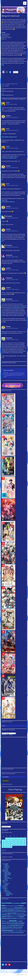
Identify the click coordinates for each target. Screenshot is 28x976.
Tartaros (6, 879)
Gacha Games (5, 869)
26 (21, 844)
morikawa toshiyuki (21, 915)
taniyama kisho (11, 928)
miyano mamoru (14, 915)
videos (20, 930)
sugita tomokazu (19, 923)
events (8, 903)
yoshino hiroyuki (14, 932)
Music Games (5, 880)
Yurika (16, 83)
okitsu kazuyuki (20, 918)
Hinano (8, 115)
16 (10, 842)
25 (17, 844)
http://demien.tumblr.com (8, 201)
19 (21, 842)
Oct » (5, 850)
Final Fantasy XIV (7, 873)
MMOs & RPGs (5, 871)
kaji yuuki (7, 910)
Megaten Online (7, 874)
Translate (11, 734)
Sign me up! (5, 780)
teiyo (7, 102)
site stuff (7, 86)
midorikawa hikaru (6, 915)
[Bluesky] (3, 964)
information (19, 908)
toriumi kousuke (7, 931)
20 (24, 842)
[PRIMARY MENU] (24, 3)
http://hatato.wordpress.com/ (9, 158)
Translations (5, 885)
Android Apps (8, 893)
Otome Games (7, 891)
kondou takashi (15, 911)
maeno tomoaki (11, 913)
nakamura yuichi (15, 916)
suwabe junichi (15, 925)
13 (24, 840)
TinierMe (6, 868)
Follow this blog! (7, 769)
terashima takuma (18, 928)
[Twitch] (6, 964)
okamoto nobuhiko (11, 918)
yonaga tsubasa (7, 932)
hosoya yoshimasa (10, 908)
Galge (5, 889)
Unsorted (7, 85)
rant (17, 921)
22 (6, 844)
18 (17, 842)
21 (3, 844)
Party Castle (6, 866)
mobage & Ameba (9, 894)
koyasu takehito (4, 913)
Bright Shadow (7, 872)
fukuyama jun (18, 903)
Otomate (13, 920)
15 (6, 842)
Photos (4, 882)
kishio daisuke (8, 911)
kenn (21, 910)
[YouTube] (9, 964)
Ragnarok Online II (8, 878)
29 (6, 846)
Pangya (5, 876)
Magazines (6, 890)
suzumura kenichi (12, 927)
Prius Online (6, 877)
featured (13, 903)
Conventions (6, 883)
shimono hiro (10, 923)
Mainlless (9, 255)
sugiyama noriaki (6, 925)
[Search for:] (14, 725)
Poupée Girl (6, 867)
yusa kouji (20, 932)
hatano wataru (9, 905)
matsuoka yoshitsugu (21, 913)
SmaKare (8, 895)
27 (24, 844)
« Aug (3, 850)
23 (10, 844)
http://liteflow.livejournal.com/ (9, 137)
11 (17, 840)
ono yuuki (7, 921)
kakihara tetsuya (15, 910)
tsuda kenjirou (16, 930)
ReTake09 (9, 216)
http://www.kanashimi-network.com (17, 307)
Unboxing (6, 884)
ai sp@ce (6, 865)
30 (10, 846)
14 (3, 842)
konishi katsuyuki (22, 911)
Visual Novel (5, 888)
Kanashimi (9, 299)
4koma (4, 903)
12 (21, 840)
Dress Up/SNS (5, 863)
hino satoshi (15, 905)
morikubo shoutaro (7, 916)
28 (3, 846)
